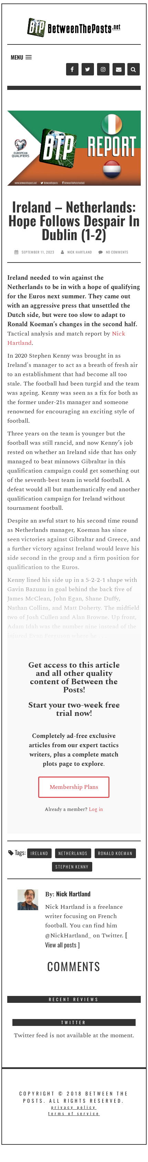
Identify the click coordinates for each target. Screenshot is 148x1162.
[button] (21, 57)
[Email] (119, 69)
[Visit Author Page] (28, 898)
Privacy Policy (73, 1107)
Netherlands (73, 853)
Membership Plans (74, 787)
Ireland (39, 853)
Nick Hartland (79, 252)
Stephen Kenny (72, 867)
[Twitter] (88, 69)
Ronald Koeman (115, 853)
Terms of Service (74, 1113)
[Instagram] (103, 69)
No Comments (117, 252)
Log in (96, 809)
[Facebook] (72, 69)
